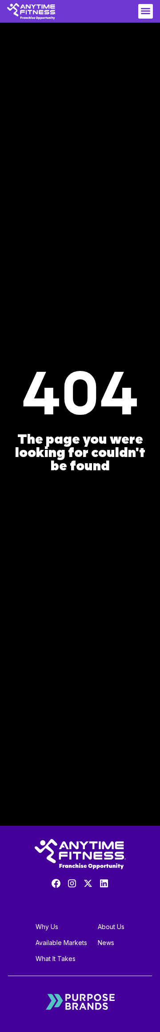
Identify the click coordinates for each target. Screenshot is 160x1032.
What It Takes (56, 958)
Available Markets (61, 942)
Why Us (47, 926)
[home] (31, 11)
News (106, 942)
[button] (145, 11)
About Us (111, 926)
